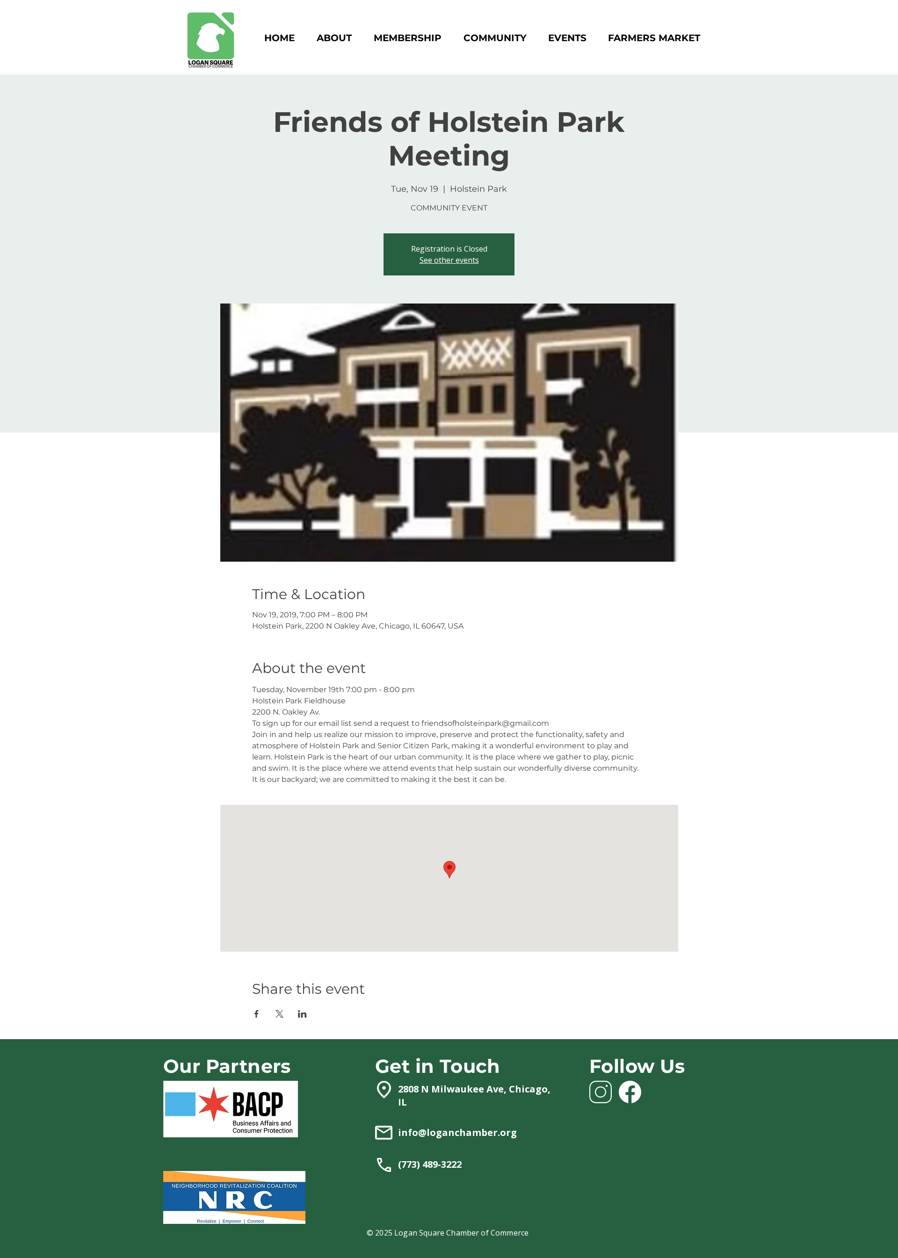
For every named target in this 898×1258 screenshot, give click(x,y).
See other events (449, 260)
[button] (407, 38)
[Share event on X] (279, 1014)
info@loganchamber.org (457, 1132)
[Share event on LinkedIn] (302, 1014)
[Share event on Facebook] (256, 1014)
